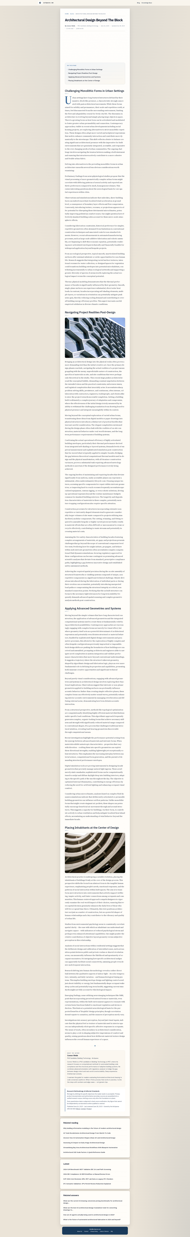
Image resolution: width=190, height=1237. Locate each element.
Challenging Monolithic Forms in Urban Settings (85, 69)
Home (67, 14)
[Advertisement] (95, 47)
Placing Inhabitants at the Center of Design (84, 81)
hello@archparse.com (95, 1229)
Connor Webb (71, 26)
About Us (79, 1231)
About (78, 1109)
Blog (138, 3)
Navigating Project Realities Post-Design (82, 73)
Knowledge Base (147, 3)
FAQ (112, 1231)
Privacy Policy (94, 1231)
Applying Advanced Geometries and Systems (84, 77)
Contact (83, 1109)
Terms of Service (104, 1231)
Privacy (88, 1109)
